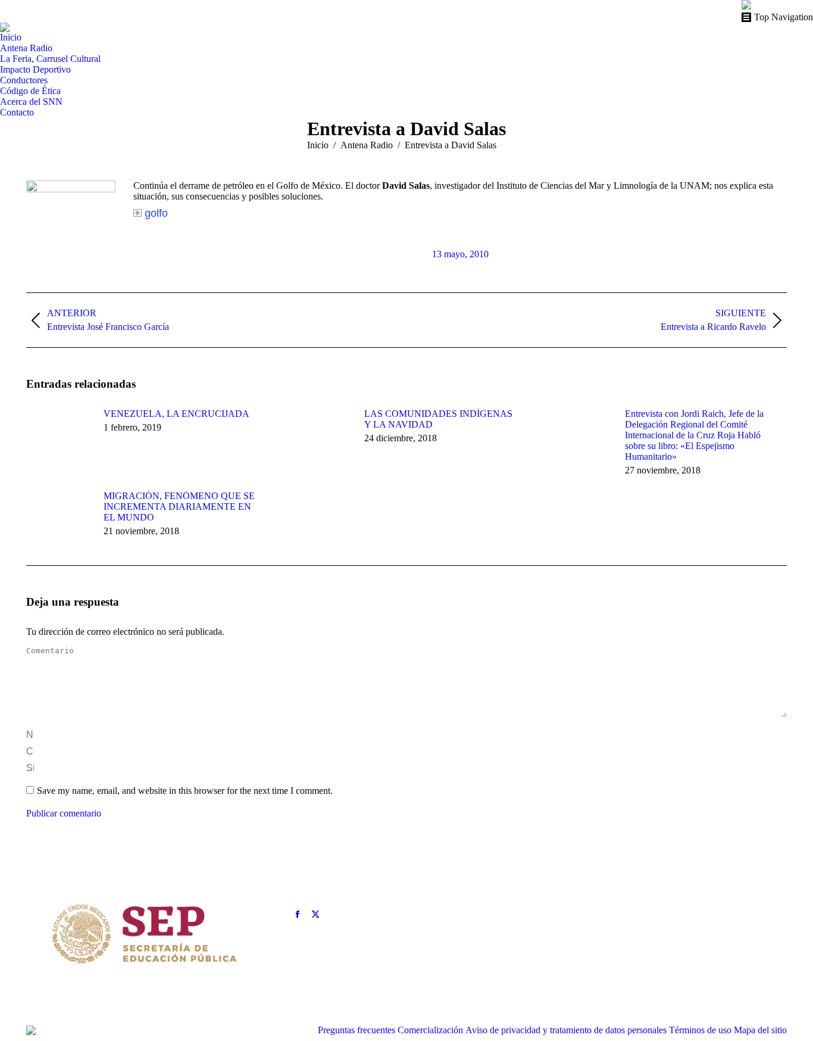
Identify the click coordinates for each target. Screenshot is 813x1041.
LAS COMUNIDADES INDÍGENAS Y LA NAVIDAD (438, 419)
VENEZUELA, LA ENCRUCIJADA (176, 414)
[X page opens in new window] (315, 914)
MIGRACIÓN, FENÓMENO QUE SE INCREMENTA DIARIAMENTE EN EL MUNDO (179, 506)
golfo (156, 213)
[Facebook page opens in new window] (297, 914)
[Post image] (59, 435)
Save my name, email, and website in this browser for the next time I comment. (185, 791)
